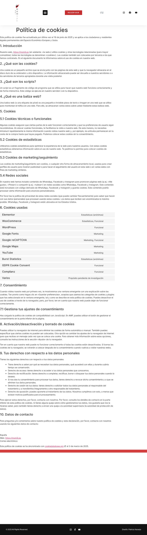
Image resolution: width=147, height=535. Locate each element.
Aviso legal (34, 497)
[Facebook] (130, 13)
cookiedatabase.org (54, 446)
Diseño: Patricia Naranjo (131, 530)
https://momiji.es (21, 52)
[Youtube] (136, 13)
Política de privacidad (54, 497)
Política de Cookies (80, 497)
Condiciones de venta (107, 497)
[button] (45, 12)
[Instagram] (124, 13)
